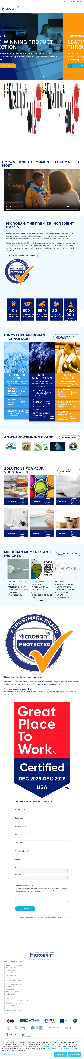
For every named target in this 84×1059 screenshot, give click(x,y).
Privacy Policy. (47, 1046)
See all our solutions (65, 470)
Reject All (60, 1054)
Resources (9, 978)
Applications (10, 973)
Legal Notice (10, 1005)
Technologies (10, 970)
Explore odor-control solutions (23, 66)
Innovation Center (12, 992)
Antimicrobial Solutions (14, 961)
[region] (42, 1049)
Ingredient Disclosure (13, 1008)
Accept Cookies (74, 1054)
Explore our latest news (67, 554)
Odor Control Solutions (13, 980)
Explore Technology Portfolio (66, 337)
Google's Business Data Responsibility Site (60, 1048)
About (8, 998)
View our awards (69, 437)
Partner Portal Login (13, 1010)
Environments (11, 975)
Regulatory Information (14, 1003)
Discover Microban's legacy (22, 256)
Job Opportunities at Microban (17, 1000)
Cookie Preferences (8, 1054)
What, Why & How (12, 968)
